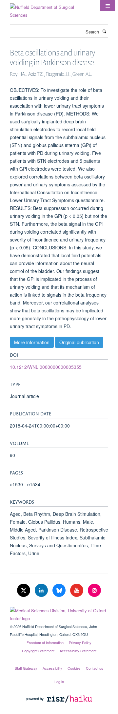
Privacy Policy (80, 642)
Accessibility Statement (78, 650)
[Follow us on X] (24, 590)
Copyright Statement (38, 650)
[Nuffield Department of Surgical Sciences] (50, 9)
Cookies (74, 668)
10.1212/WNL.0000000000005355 (46, 367)
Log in (59, 681)
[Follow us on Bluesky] (59, 590)
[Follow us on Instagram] (94, 590)
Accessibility (52, 668)
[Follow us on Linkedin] (42, 590)
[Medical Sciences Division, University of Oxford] (59, 612)
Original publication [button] (79, 342)
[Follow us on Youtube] (77, 590)
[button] (107, 5)
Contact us (94, 668)
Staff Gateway (26, 668)
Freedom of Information (45, 642)
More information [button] (31, 342)
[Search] (104, 31)
